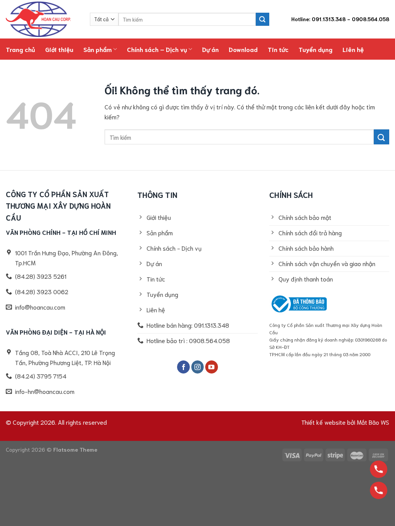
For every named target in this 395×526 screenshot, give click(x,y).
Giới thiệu (59, 49)
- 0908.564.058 (368, 18)
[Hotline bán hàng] (378, 469)
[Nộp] (262, 19)
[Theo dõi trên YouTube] (211, 367)
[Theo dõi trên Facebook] (183, 367)
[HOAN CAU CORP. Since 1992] (42, 19)
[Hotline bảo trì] (378, 490)
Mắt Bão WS (373, 422)
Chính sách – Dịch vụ (157, 49)
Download (243, 49)
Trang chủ (20, 49)
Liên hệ (353, 49)
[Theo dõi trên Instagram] (197, 367)
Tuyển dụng (316, 49)
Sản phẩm (97, 49)
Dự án (210, 49)
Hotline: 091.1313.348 (318, 18)
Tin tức (278, 49)
